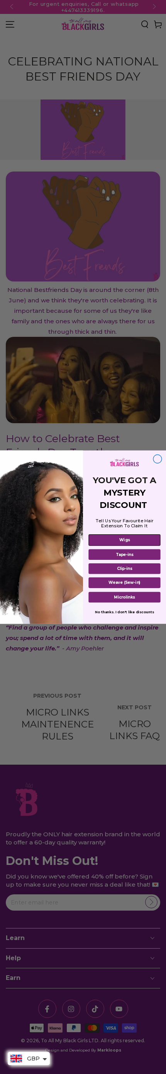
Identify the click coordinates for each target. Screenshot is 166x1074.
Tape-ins (125, 554)
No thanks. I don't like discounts (124, 612)
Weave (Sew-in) (124, 582)
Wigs (124, 539)
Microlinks (124, 597)
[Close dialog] (157, 459)
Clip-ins (124, 568)
